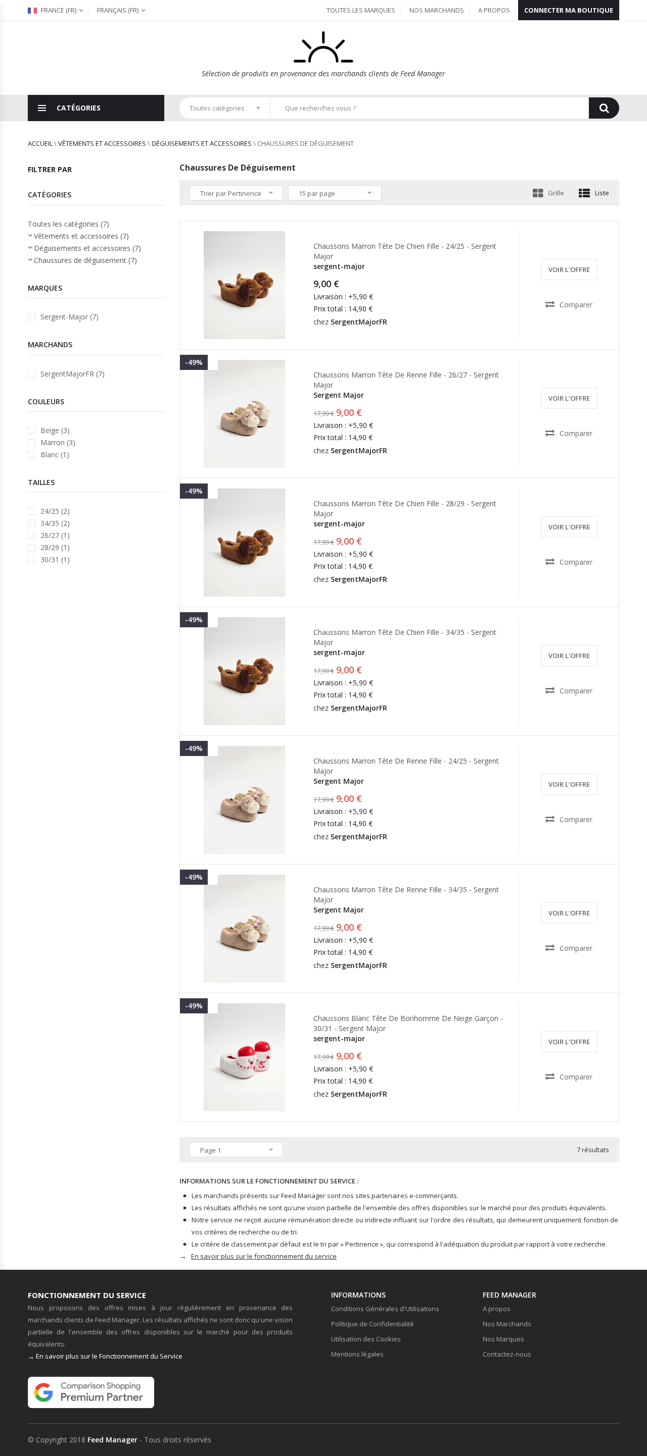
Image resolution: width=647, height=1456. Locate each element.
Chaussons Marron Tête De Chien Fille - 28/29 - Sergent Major (404, 508)
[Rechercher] (604, 108)
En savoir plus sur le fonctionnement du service (264, 1256)
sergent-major (339, 266)
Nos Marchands (436, 10)
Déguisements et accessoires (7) (87, 248)
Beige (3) (55, 430)
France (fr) (57, 10)
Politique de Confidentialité (372, 1323)
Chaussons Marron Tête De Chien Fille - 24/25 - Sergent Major (404, 251)
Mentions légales (357, 1354)
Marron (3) (57, 442)
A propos (494, 10)
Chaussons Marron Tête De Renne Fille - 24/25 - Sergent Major (406, 766)
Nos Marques (503, 1338)
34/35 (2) (55, 523)
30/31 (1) (55, 559)
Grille (556, 192)
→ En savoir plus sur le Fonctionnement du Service (105, 1356)
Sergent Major (338, 395)
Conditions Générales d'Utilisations (385, 1308)
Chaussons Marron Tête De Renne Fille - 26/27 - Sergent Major (406, 380)
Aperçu (247, 330)
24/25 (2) (55, 511)
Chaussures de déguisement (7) (85, 260)
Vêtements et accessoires (102, 143)
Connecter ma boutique (568, 10)
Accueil (40, 143)
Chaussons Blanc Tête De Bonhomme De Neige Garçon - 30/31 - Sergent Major (408, 1023)
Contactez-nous (507, 1354)
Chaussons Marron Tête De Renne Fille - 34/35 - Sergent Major (406, 894)
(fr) (117, 10)
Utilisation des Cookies (366, 1338)
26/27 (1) (55, 535)
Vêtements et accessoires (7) (81, 236)
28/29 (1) (55, 547)
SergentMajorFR (359, 322)
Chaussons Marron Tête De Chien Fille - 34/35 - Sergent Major (404, 637)
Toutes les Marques (361, 10)
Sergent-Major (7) (69, 316)
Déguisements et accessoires (202, 143)
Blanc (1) (54, 454)
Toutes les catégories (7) (68, 224)
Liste (602, 192)
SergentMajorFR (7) (72, 374)
